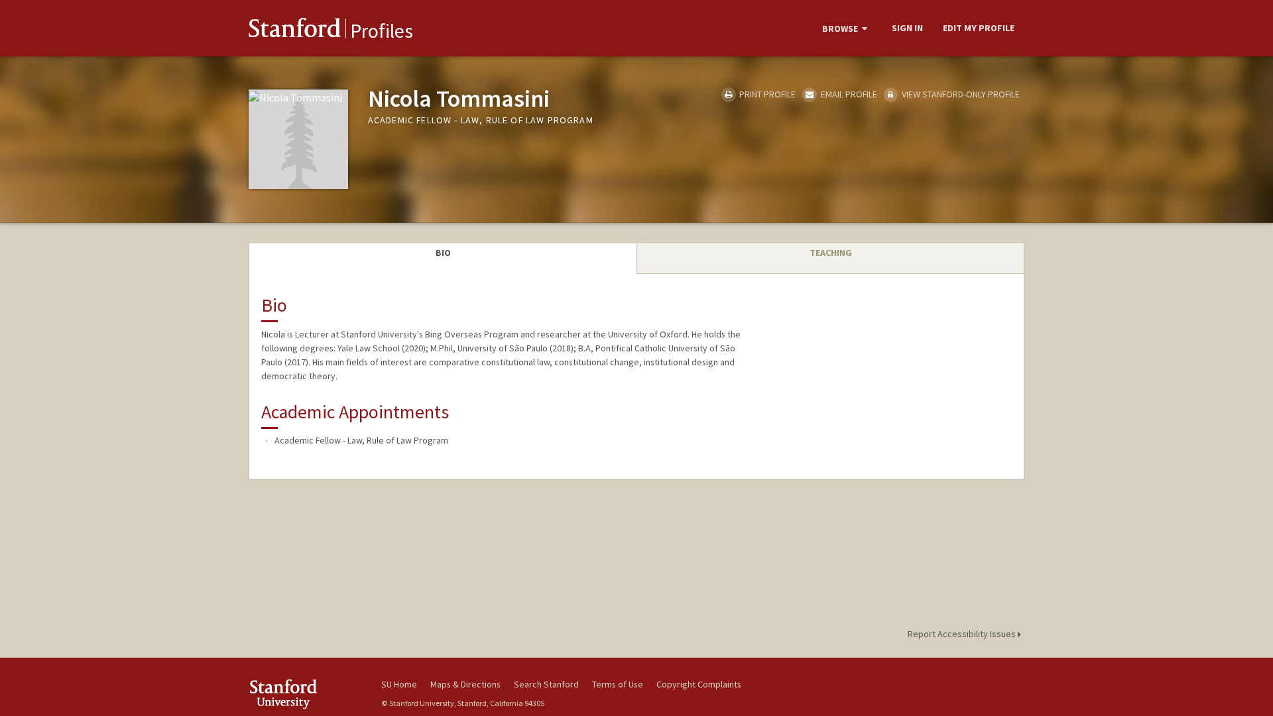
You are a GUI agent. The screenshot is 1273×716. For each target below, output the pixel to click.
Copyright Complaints (698, 684)
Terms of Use (617, 684)
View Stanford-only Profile (960, 94)
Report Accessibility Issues (963, 634)
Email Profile (848, 94)
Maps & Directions (465, 684)
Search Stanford (546, 684)
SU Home (399, 684)
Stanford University (305, 694)
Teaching (831, 253)
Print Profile (766, 94)
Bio (443, 253)
